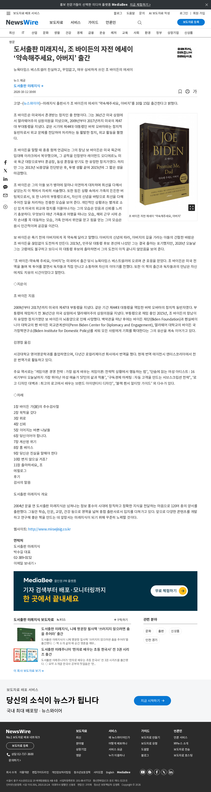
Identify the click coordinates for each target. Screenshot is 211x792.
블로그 (118, 13)
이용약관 (24, 772)
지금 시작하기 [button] (150, 701)
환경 (147, 33)
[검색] (140, 22)
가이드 (93, 22)
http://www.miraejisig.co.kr (49, 529)
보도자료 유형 (149, 743)
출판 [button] (161, 631)
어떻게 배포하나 (118, 743)
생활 (57, 33)
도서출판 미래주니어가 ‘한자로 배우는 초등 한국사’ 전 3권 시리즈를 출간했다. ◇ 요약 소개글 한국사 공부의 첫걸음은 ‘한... (84, 662)
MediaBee (123, 772)
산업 (34, 33)
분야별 (80, 743)
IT (23, 33)
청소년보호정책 (82, 772)
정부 (159, 33)
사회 (136, 33)
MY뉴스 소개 (181, 743)
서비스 (75, 22)
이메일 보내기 (25, 563)
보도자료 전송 (182, 749)
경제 (79, 33)
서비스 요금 (115, 749)
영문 (12, 42)
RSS (63, 620)
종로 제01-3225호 (118, 780)
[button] (180, 92)
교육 (125, 33)
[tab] (90, 731)
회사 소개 (11, 772)
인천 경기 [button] (151, 640)
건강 (68, 33)
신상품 (188, 33)
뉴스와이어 (31, 103)
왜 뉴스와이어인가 (119, 737)
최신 (12, 33)
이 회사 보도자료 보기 (28, 671)
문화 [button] (148, 631)
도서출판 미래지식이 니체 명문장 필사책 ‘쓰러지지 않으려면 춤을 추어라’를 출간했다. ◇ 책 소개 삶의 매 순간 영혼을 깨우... (84, 641)
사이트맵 (98, 772)
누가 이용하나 (117, 755)
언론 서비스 (180, 737)
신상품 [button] (175, 631)
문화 (45, 33)
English (110, 772)
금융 (91, 33)
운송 (102, 33)
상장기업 (173, 33)
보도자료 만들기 (150, 737)
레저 (113, 33)
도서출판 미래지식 (28, 86)
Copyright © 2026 (131, 784)
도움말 (131, 13)
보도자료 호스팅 (183, 755)
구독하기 (122, 620)
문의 (142, 13)
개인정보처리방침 (61, 772)
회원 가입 (199, 13)
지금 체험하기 (140, 5)
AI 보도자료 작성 (159, 13)
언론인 (111, 22)
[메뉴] (9, 13)
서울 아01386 (30, 784)
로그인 (184, 13)
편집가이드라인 (40, 772)
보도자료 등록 (191, 22)
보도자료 (56, 22)
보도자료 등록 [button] (20, 746)
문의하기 (15, 760)
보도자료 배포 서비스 (26, 13)
